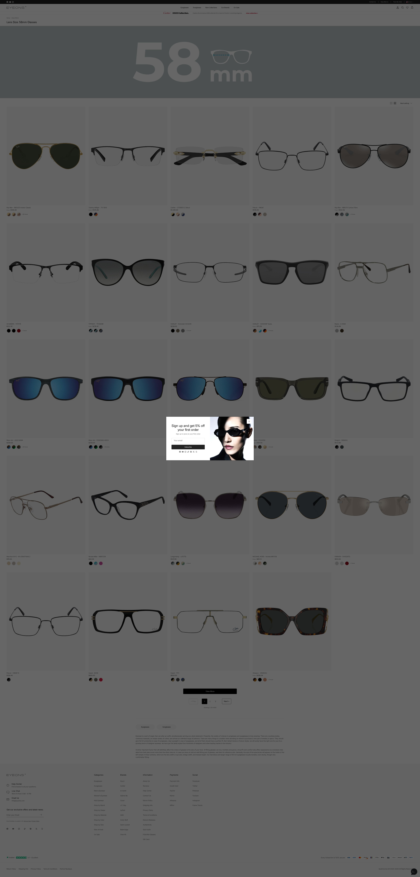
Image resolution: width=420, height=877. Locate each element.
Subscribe (188, 447)
